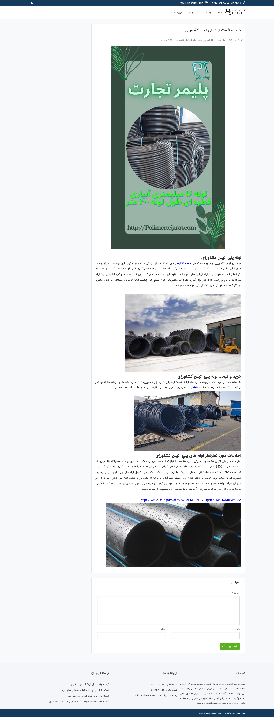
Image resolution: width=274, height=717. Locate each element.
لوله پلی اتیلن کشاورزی (186, 40)
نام (238, 629)
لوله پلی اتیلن (204, 40)
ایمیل (163, 629)
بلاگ (208, 13)
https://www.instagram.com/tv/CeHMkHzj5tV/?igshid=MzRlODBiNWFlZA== (189, 500)
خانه (220, 13)
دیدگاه (236, 593)
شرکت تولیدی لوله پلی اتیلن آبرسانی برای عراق (85, 690)
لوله (195, 387)
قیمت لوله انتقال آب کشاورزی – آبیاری (89, 684)
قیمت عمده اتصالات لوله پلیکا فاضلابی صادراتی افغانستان (79, 702)
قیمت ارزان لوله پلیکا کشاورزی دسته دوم (88, 696)
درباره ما (178, 13)
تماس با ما (194, 13)
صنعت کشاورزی (184, 263)
